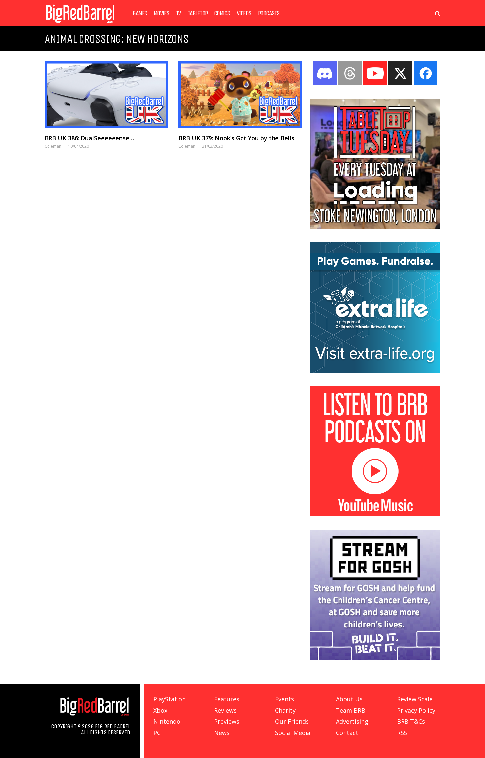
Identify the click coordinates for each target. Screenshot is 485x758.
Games (140, 13)
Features (226, 699)
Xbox (160, 710)
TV (178, 13)
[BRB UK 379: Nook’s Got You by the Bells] (240, 94)
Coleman (53, 146)
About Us (349, 699)
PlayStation (169, 699)
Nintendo (166, 721)
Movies (161, 13)
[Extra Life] (375, 370)
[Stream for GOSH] (375, 658)
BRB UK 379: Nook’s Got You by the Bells (236, 138)
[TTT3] (375, 227)
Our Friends (292, 721)
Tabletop (198, 13)
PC (157, 733)
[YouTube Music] (375, 514)
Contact (347, 733)
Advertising (352, 721)
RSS (402, 733)
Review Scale (415, 699)
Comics (222, 13)
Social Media (292, 733)
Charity (285, 710)
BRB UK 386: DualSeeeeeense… (89, 138)
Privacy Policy (416, 710)
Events (284, 699)
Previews (226, 721)
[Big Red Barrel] (80, 24)
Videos (244, 13)
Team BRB (350, 710)
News (222, 733)
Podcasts (269, 13)
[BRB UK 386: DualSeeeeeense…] (106, 94)
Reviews (225, 710)
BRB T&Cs (411, 721)
